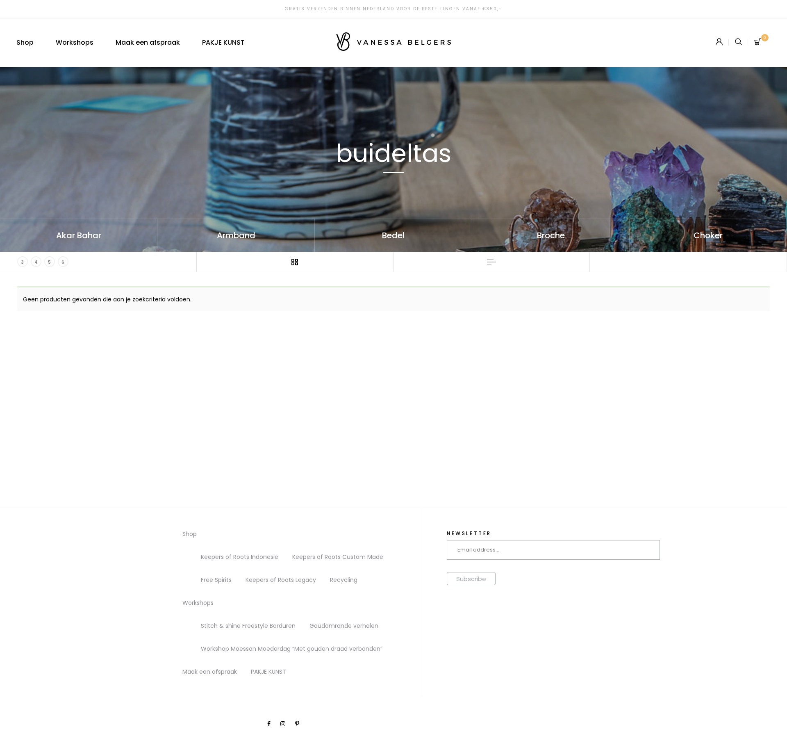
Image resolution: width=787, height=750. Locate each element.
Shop (25, 42)
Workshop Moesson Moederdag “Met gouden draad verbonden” (291, 649)
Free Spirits (216, 580)
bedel (393, 235)
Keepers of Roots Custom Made (337, 557)
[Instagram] (282, 724)
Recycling (343, 580)
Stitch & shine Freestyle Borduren (248, 626)
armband (236, 235)
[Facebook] (269, 724)
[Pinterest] (297, 724)
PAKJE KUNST (223, 42)
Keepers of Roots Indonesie (239, 557)
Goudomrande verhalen (343, 626)
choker (708, 235)
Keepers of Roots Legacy (281, 580)
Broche (551, 235)
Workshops (74, 42)
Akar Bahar (78, 235)
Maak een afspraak (148, 42)
